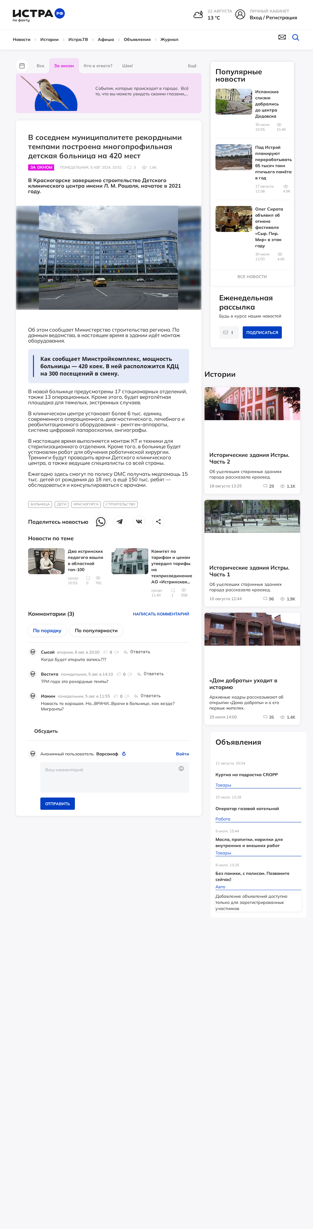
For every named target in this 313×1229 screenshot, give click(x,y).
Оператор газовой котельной (247, 808)
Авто (220, 887)
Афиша (106, 39)
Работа (222, 819)
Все (40, 65)
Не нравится (116, 652)
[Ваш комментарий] (114, 777)
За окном (64, 65)
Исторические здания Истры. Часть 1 (249, 571)
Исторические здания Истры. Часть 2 (249, 458)
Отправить (57, 803)
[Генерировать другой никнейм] (125, 753)
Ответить (140, 651)
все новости (252, 276)
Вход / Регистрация (273, 17)
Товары (223, 785)
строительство (120, 504)
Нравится (105, 652)
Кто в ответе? (98, 65)
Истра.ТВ (78, 39)
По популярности (96, 630)
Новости (22, 39)
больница (40, 504)
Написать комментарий (161, 613)
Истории (49, 39)
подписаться (262, 332)
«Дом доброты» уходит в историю (243, 684)
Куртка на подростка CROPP (246, 774)
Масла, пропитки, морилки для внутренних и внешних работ (249, 842)
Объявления (137, 39)
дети (61, 504)
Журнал (169, 39)
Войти (182, 754)
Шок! (127, 65)
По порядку (47, 630)
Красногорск (86, 504)
